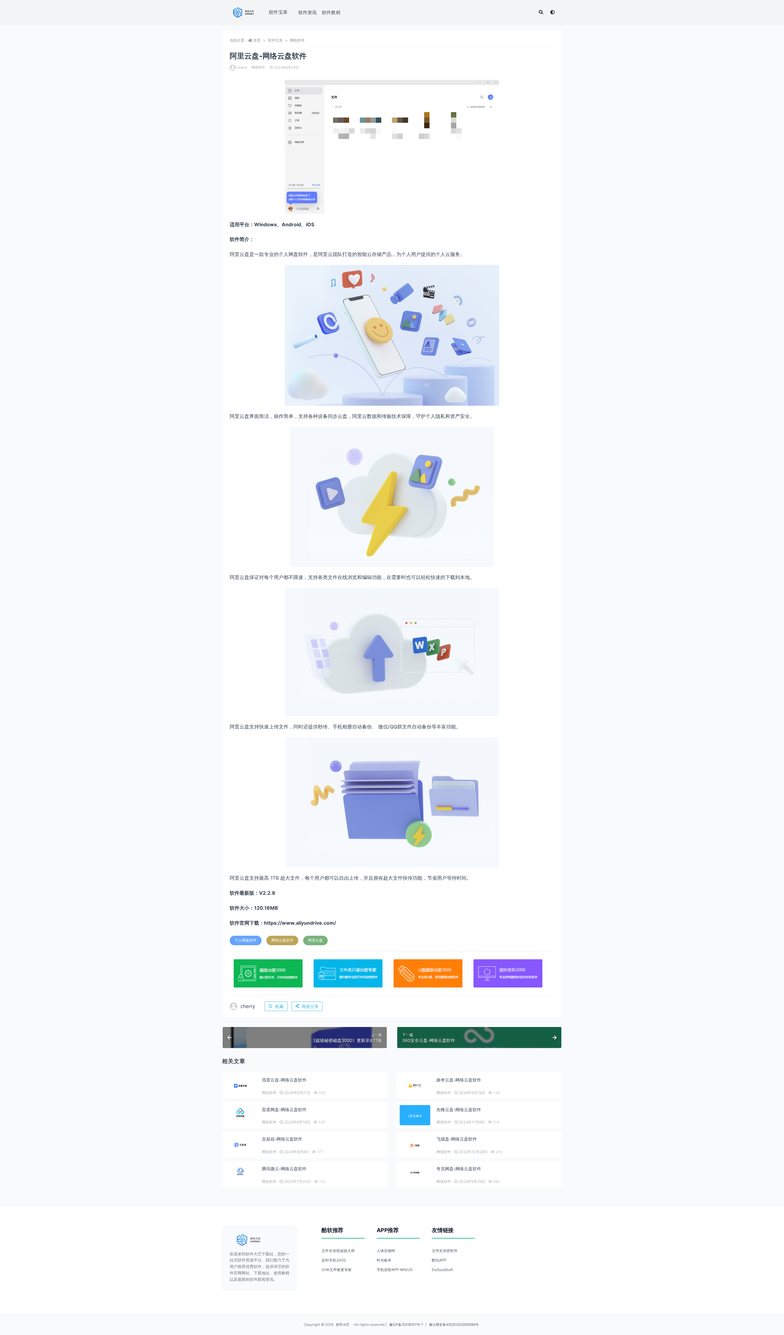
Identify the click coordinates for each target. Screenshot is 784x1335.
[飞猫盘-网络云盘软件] (415, 1145)
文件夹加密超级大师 (338, 1250)
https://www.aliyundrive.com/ (300, 923)
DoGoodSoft (442, 1269)
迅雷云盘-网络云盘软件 (284, 1079)
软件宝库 (278, 12)
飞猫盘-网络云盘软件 (456, 1138)
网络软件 (297, 40)
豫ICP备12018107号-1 (406, 1324)
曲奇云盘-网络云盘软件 (458, 1079)
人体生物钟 (386, 1250)
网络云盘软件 (282, 940)
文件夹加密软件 (445, 1250)
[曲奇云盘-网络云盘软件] (415, 1085)
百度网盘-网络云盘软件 (284, 1109)
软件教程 (331, 12)
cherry (242, 67)
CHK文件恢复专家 (337, 1269)
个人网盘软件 (246, 940)
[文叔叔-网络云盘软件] (240, 1144)
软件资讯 (307, 12)
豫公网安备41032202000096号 (454, 1324)
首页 (257, 40)
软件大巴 (342, 1324)
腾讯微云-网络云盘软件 (284, 1168)
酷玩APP (439, 1260)
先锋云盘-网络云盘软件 (458, 1109)
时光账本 (384, 1260)
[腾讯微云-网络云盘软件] (240, 1172)
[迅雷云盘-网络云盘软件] (240, 1085)
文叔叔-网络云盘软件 (282, 1138)
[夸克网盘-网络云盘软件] (415, 1173)
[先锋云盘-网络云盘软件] (415, 1116)
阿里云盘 (315, 940)
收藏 (279, 1006)
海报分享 (309, 1006)
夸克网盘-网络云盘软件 (458, 1168)
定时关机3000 (334, 1260)
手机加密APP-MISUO (395, 1269)
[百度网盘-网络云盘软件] (240, 1113)
